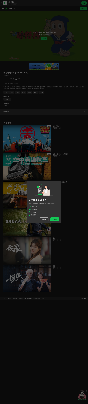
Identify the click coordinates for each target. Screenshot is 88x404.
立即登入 (54, 219)
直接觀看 (44, 219)
